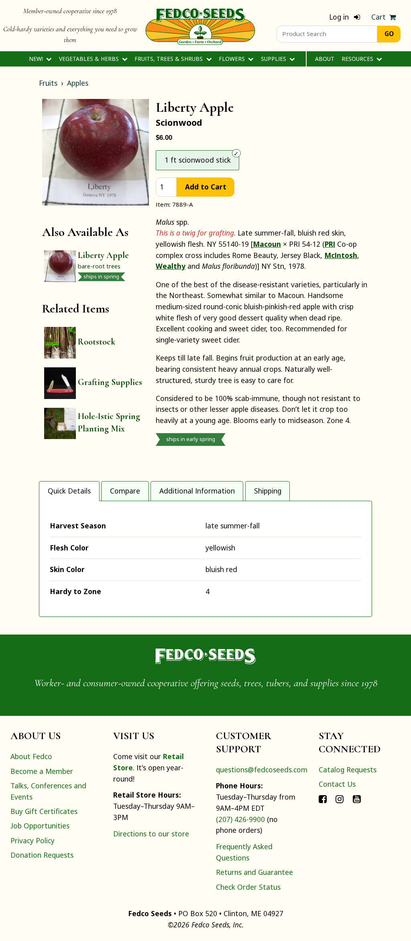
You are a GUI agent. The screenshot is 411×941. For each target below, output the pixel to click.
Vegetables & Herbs (89, 58)
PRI (330, 244)
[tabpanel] (205, 559)
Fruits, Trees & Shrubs (169, 58)
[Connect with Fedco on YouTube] (357, 798)
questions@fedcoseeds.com (261, 769)
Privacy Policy (32, 840)
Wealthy (170, 266)
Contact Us (337, 784)
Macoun (267, 244)
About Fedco (31, 756)
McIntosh (340, 255)
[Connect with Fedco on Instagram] (340, 798)
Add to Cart (205, 186)
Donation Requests (41, 855)
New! (37, 58)
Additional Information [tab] (197, 491)
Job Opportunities (39, 825)
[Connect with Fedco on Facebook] (323, 798)
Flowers (232, 58)
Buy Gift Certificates (43, 811)
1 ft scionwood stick (198, 160)
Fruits (48, 83)
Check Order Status (248, 887)
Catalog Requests (347, 769)
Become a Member (41, 771)
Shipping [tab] (267, 491)
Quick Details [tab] (69, 491)
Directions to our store (151, 833)
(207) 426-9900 (240, 819)
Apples (77, 83)
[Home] (200, 25)
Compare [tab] (125, 491)
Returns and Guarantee (254, 872)
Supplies (274, 58)
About (324, 58)
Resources (358, 58)
